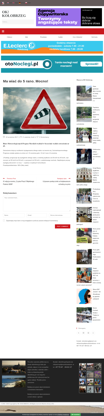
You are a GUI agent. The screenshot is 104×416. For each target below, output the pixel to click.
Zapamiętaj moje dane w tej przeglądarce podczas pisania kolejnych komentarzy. (32, 220)
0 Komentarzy (44, 137)
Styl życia (94, 37)
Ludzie (60, 37)
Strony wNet (50, 404)
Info (26, 37)
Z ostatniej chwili (29, 137)
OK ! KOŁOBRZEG (23, 404)
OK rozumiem (76, 414)
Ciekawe (9, 37)
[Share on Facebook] (83, 333)
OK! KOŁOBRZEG (14, 14)
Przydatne (43, 37)
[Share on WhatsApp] (93, 333)
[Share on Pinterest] (88, 333)
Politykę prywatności (63, 414)
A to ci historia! (77, 37)
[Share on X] (79, 333)
